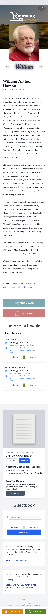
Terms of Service (30, 606)
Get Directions (14, 357)
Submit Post (24, 533)
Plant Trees (34, 357)
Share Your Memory (15, 493)
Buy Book (24, 460)
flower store (29, 287)
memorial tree (31, 283)
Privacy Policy (17, 606)
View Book (11, 460)
